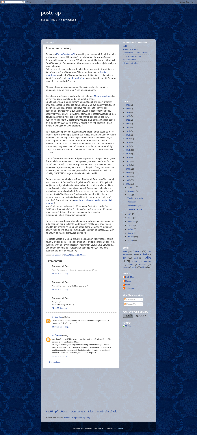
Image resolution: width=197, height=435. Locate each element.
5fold (125, 46)
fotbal (136, 258)
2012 (128, 157)
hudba (147, 257)
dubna (131, 233)
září (130, 214)
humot (134, 261)
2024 (128, 112)
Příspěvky (130, 299)
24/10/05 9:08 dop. (60, 308)
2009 (128, 169)
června (131, 225)
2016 (128, 142)
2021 (128, 124)
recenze (142, 264)
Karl (58, 54)
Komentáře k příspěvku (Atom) (77, 417)
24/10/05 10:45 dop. (60, 327)
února (130, 240)
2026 (128, 105)
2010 (128, 165)
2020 (128, 127)
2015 (128, 146)
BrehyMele (129, 277)
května (131, 229)
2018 (128, 135)
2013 (128, 154)
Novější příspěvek (56, 411)
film (124, 257)
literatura (147, 261)
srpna (130, 218)
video (143, 267)
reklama (126, 267)
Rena (127, 285)
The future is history (135, 198)
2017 (128, 139)
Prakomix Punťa (129, 60)
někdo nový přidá (76, 78)
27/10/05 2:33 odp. (60, 356)
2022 (128, 120)
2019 (128, 131)
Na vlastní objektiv (135, 205)
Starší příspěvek (107, 411)
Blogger (120, 428)
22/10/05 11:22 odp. (60, 273)
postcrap (51, 13)
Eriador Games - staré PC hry (135, 53)
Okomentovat (54, 362)
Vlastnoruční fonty (130, 49)
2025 (128, 109)
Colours (137, 251)
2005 (128, 184)
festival (143, 254)
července (132, 222)
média (130, 264)
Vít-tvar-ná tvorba (130, 63)
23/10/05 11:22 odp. (60, 289)
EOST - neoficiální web (132, 56)
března (131, 237)
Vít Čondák (57, 317)
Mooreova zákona (102, 96)
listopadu (132, 191)
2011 (128, 161)
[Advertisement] (92, 32)
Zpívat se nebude (134, 209)
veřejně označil (68, 54)
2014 (128, 150)
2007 (128, 176)
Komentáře (131, 304)
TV (133, 254)
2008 (128, 173)
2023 (128, 116)
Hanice (128, 281)
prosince (132, 187)
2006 (128, 180)
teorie (134, 267)
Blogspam (131, 202)
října (130, 195)
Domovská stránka (82, 411)
